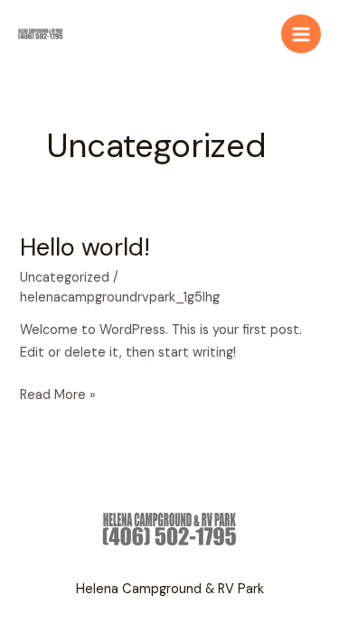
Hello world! (85, 247)
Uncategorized (64, 277)
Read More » (58, 396)
